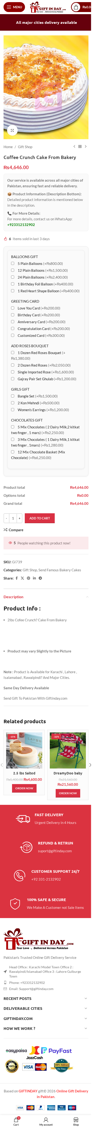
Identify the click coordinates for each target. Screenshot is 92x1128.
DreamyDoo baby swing (68, 775)
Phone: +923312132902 (27, 983)
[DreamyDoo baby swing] (68, 750)
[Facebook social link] (16, 578)
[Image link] (39, 938)
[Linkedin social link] (34, 578)
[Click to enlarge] (12, 130)
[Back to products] (80, 147)
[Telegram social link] (40, 578)
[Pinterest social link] (28, 578)
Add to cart (39, 518)
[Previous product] (74, 147)
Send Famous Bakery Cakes (59, 570)
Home (8, 147)
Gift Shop (25, 147)
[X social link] (22, 578)
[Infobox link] (46, 819)
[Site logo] (48, 6)
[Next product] (85, 147)
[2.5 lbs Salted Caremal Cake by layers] (24, 750)
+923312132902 (21, 224)
